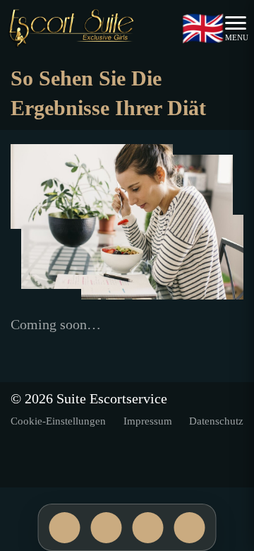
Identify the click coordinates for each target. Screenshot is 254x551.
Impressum (147, 421)
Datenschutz (216, 421)
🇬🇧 (202, 28)
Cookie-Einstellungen (58, 421)
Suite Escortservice (111, 398)
